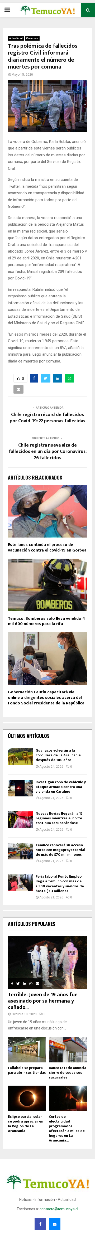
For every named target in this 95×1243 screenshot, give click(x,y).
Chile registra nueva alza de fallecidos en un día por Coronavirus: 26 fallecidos (48, 451)
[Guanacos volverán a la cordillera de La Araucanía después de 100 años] (20, 756)
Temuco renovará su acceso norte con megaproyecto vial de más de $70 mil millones (60, 850)
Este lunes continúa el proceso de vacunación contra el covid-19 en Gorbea (47, 547)
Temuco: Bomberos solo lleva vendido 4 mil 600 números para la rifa (46, 621)
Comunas (32, 38)
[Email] (54, 1224)
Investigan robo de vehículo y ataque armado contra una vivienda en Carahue (61, 787)
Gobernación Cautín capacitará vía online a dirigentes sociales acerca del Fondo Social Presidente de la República (46, 698)
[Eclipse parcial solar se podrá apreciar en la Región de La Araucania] (27, 1098)
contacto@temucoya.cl (59, 1209)
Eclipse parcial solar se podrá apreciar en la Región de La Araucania (25, 1124)
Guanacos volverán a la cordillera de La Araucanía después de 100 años (58, 755)
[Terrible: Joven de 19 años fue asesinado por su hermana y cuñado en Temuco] (47, 962)
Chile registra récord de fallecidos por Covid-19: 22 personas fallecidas (47, 418)
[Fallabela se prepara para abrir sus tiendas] (27, 1049)
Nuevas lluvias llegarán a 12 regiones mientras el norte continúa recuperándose (59, 818)
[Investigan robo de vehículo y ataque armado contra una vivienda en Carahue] (20, 788)
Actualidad (16, 38)
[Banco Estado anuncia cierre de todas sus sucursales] (68, 1049)
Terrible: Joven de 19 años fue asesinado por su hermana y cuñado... (43, 1001)
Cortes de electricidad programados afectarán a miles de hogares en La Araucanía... (67, 1128)
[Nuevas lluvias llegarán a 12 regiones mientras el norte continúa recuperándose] (20, 819)
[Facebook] (40, 1224)
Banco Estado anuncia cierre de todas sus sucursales (67, 1072)
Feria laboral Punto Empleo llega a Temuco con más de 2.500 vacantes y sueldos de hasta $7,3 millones (60, 883)
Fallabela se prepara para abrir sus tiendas (27, 1070)
